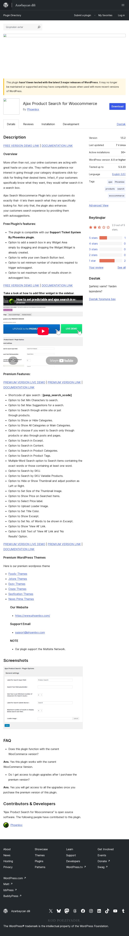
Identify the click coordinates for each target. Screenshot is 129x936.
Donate (104, 861)
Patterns (40, 867)
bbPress (10, 890)
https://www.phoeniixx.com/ (32, 615)
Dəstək (121, 124)
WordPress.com (14, 878)
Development (71, 124)
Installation (48, 124)
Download (117, 106)
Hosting (8, 861)
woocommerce (116, 195)
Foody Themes (17, 573)
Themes (40, 855)
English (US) (119, 174)
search (120, 189)
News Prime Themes (21, 599)
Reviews (28, 124)
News (6, 855)
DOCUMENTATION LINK (57, 145)
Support (71, 855)
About (7, 849)
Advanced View (99, 205)
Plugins (39, 861)
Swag (103, 867)
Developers (73, 861)
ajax (110, 182)
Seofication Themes (20, 594)
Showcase (41, 849)
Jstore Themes (17, 578)
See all (122, 267)
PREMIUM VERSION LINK (64, 382)
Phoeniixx (33, 109)
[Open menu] (123, 5)
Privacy (8, 867)
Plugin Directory (12, 15)
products (110, 189)
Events (102, 855)
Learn (69, 849)
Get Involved (106, 849)
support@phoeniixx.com (30, 632)
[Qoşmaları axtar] (39, 27)
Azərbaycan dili (20, 911)
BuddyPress (12, 896)
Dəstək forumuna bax (102, 299)
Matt (8, 884)
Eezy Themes (16, 583)
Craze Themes (17, 589)
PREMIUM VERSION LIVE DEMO (24, 382)
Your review (96, 267)
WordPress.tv (76, 867)
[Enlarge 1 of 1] (78, 671)
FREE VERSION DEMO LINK (21, 145)
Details (11, 124)
